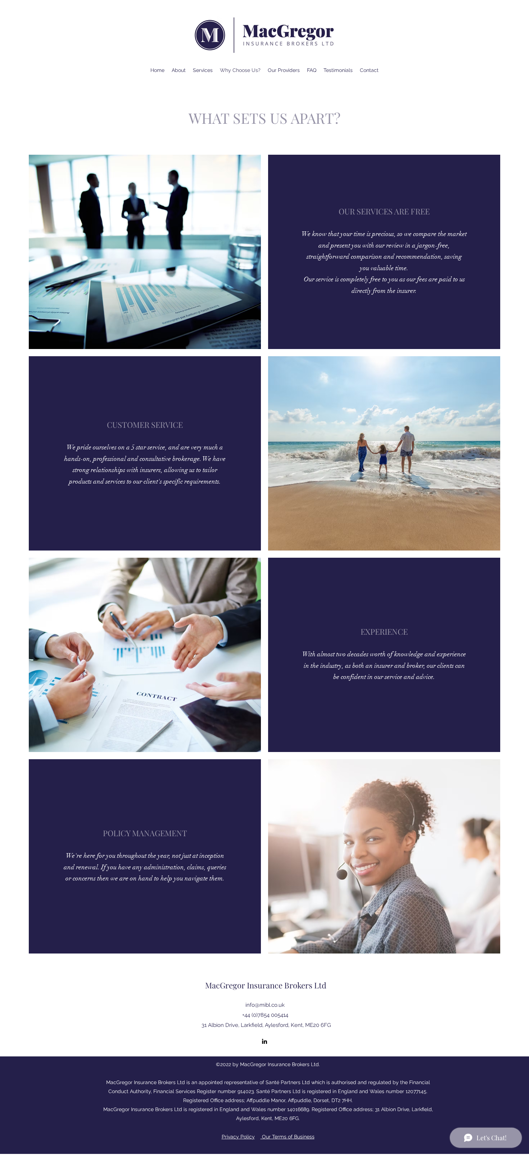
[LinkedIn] (264, 1041)
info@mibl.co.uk (265, 1005)
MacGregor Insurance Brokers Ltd (265, 985)
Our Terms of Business (288, 1137)
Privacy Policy (238, 1137)
